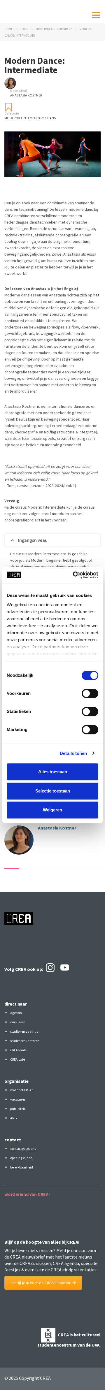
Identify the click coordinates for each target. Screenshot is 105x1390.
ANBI (14, 1118)
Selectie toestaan (52, 790)
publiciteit (17, 1108)
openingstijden (21, 1158)
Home (8, 29)
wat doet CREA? (21, 1090)
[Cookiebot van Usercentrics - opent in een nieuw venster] (74, 575)
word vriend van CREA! (27, 1194)
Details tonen (73, 753)
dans (24, 29)
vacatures (17, 1099)
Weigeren (52, 809)
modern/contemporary (54, 29)
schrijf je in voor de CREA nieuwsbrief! (43, 1282)
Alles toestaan (52, 771)
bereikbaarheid (21, 1167)
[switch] (90, 693)
